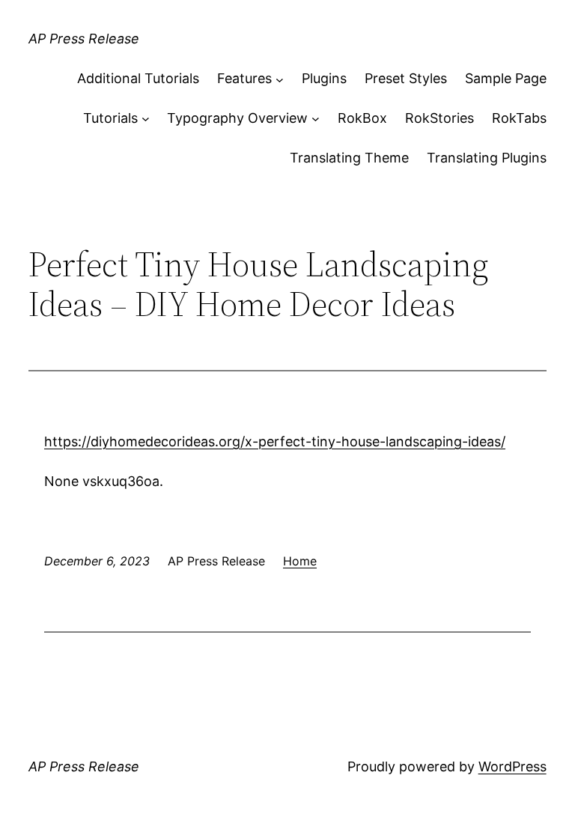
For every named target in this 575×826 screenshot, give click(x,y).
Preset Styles (406, 78)
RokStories (439, 118)
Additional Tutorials (138, 78)
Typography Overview (237, 118)
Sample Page (506, 78)
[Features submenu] (280, 79)
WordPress (512, 766)
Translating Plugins (487, 157)
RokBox (362, 118)
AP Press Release (83, 38)
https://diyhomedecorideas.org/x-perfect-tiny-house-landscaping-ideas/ (274, 441)
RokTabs (519, 118)
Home (300, 560)
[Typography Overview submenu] (315, 119)
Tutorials (110, 118)
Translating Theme (349, 157)
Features (244, 78)
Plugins (324, 78)
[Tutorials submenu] (146, 119)
